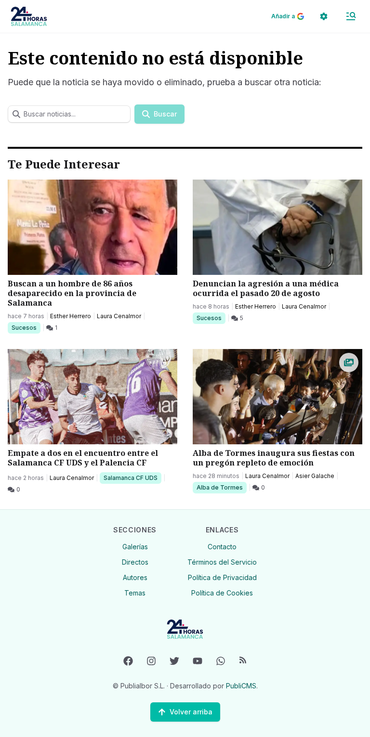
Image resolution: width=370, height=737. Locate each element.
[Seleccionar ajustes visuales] (323, 16)
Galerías (135, 547)
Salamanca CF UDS (130, 477)
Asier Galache (314, 475)
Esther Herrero (70, 316)
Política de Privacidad (222, 577)
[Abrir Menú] (350, 16)
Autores (135, 577)
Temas (134, 593)
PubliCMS (241, 686)
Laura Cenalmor (119, 316)
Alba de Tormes (219, 487)
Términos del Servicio (222, 562)
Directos (135, 562)
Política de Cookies (222, 593)
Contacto (222, 547)
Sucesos (25, 327)
